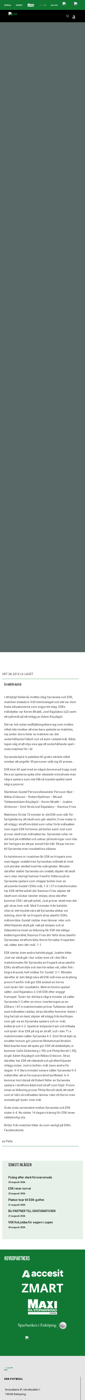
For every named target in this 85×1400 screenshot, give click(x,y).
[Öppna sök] (67, 16)
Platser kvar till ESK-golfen (26, 1200)
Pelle (9, 1141)
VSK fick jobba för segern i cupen (30, 1222)
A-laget (27, 674)
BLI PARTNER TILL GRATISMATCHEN (31, 1211)
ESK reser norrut (19, 1188)
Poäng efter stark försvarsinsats (30, 1177)
